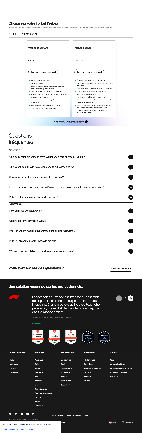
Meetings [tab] (13, 34)
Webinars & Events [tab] (29, 34)
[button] (71, 157)
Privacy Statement (9, 429)
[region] (30, 427)
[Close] (58, 423)
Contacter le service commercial (43, 72)
